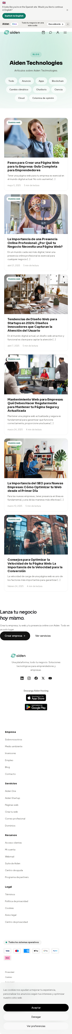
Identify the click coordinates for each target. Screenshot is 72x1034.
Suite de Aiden (12, 863)
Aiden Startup (12, 798)
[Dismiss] (67, 10)
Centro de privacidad (16, 922)
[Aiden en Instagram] (29, 678)
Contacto (10, 774)
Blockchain (58, 81)
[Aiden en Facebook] (36, 678)
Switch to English (14, 16)
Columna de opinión (43, 98)
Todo (11, 81)
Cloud (21, 98)
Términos (10, 894)
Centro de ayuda (14, 870)
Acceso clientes (13, 842)
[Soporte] (51, 32)
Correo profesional (15, 818)
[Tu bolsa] (43, 32)
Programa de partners (17, 877)
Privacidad (9, 972)
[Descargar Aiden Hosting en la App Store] (36, 697)
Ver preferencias (36, 1026)
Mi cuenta (10, 849)
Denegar (36, 1016)
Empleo (9, 760)
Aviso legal (10, 915)
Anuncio (26, 81)
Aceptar (36, 1007)
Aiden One (10, 791)
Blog (7, 767)
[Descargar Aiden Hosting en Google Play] (36, 707)
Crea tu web (11, 811)
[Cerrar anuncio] (68, 24)
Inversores (10, 753)
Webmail (9, 856)
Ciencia (58, 89)
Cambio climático (18, 89)
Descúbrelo (55, 24)
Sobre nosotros (13, 739)
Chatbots (41, 89)
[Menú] (65, 32)
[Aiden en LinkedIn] (22, 678)
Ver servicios (43, 635)
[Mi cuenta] (58, 32)
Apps (41, 81)
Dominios (10, 825)
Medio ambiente (13, 746)
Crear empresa (13, 635)
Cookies (9, 908)
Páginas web (11, 805)
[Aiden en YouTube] (50, 678)
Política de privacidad (16, 901)
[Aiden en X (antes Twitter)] (43, 678)
